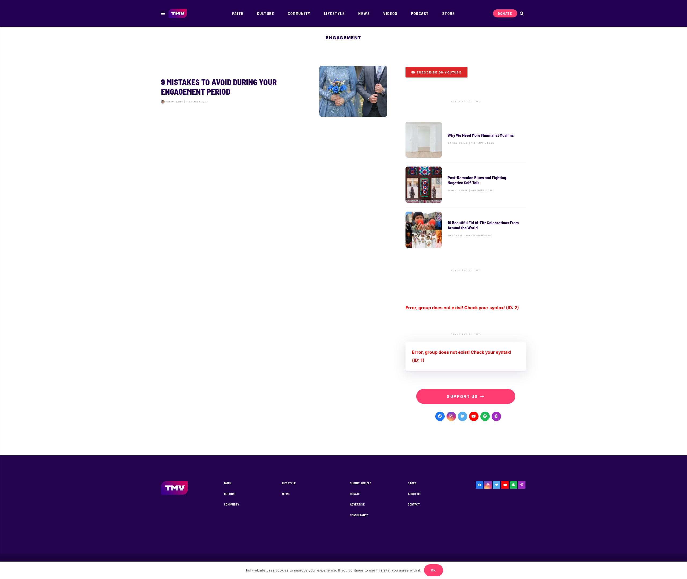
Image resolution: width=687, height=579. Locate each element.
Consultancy (359, 515)
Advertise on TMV (465, 101)
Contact (414, 504)
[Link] (178, 13)
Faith (227, 483)
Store (412, 483)
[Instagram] (451, 416)
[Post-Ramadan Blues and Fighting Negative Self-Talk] (465, 185)
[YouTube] (473, 416)
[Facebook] (440, 416)
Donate (355, 494)
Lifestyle (289, 483)
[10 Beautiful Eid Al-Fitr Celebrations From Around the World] (465, 230)
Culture (230, 494)
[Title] (485, 416)
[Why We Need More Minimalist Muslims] (465, 140)
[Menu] (163, 13)
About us (414, 494)
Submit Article (360, 483)
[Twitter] (462, 416)
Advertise (357, 504)
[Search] (521, 14)
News (286, 494)
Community (231, 504)
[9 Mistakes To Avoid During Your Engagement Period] (274, 91)
